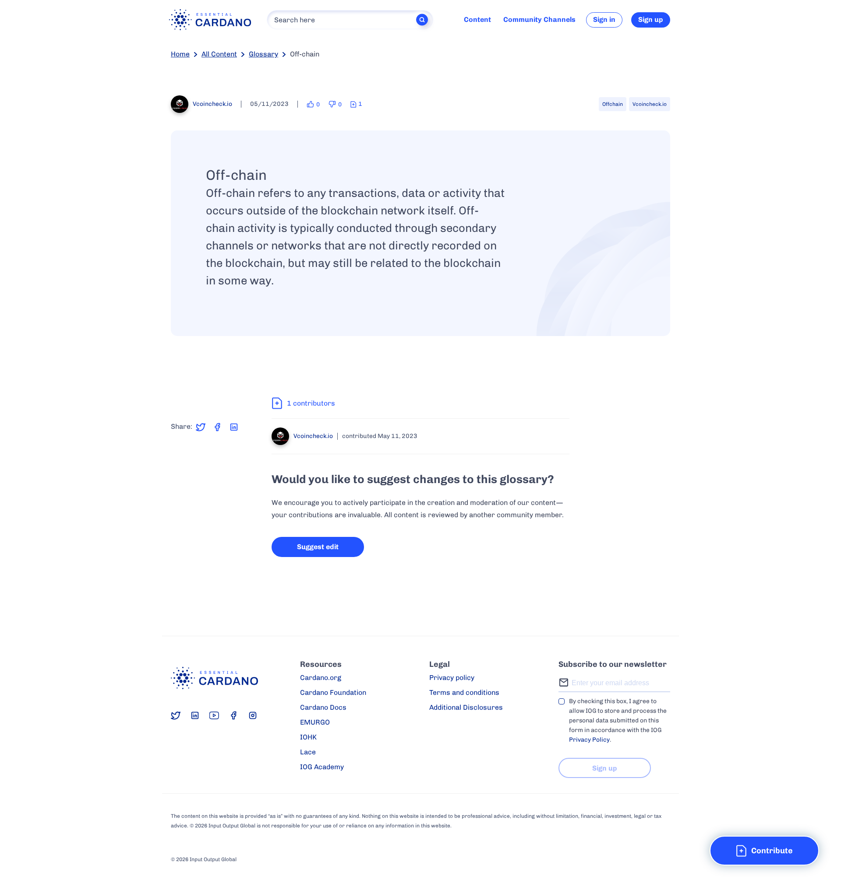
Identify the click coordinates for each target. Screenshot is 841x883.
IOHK (308, 737)
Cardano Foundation (333, 692)
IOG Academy (322, 767)
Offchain (612, 104)
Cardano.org (320, 677)
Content (477, 19)
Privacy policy (451, 677)
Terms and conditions (464, 692)
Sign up (650, 19)
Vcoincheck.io (650, 104)
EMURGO (315, 722)
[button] (764, 850)
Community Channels (539, 19)
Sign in (604, 19)
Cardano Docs (323, 707)
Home (180, 54)
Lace (308, 752)
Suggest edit (318, 547)
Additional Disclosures (466, 707)
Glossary (263, 54)
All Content (219, 54)
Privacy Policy (589, 739)
